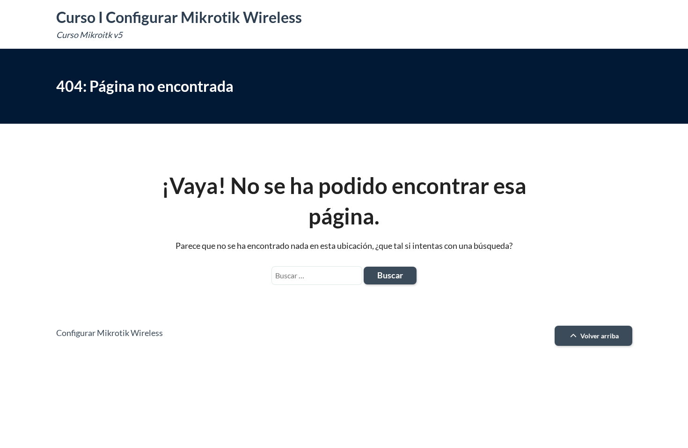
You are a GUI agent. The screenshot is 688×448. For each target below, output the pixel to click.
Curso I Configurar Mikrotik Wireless (179, 17)
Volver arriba (599, 336)
